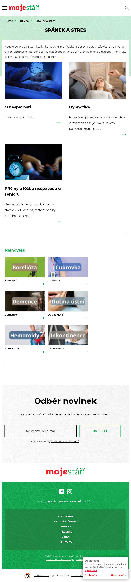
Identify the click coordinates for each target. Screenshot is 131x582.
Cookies (80, 559)
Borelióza (11, 280)
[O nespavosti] (33, 80)
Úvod (10, 21)
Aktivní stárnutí (65, 521)
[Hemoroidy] (25, 335)
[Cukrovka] (68, 267)
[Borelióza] (25, 267)
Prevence (65, 531)
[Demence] (25, 301)
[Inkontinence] (68, 335)
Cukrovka (54, 280)
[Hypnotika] (97, 80)
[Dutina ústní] (68, 301)
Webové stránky (42, 575)
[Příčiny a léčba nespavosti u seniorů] (33, 162)
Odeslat (100, 431)
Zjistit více (91, 570)
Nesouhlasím (118, 575)
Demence (11, 314)
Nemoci (24, 21)
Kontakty (65, 541)
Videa (65, 536)
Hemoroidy (12, 348)
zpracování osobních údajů (64, 441)
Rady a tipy (65, 516)
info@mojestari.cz (77, 556)
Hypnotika (79, 107)
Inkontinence (56, 348)
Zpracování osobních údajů (60, 559)
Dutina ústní (56, 314)
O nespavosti (18, 107)
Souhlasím (91, 575)
